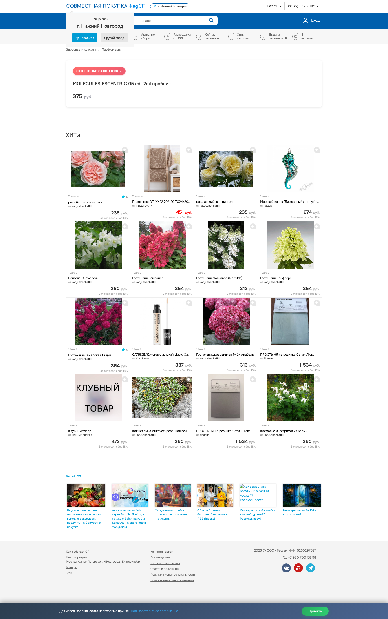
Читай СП (73, 476)
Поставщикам (160, 557)
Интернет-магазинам (165, 563)
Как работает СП (77, 552)
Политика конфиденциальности (172, 575)
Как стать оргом (161, 552)
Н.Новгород (112, 561)
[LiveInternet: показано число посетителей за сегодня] (76, 593)
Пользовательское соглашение (172, 580)
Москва (71, 561)
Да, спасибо (85, 38)
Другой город (114, 38)
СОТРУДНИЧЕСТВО (302, 6)
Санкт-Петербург (90, 561)
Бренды (71, 567)
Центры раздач (76, 557)
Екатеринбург (131, 561)
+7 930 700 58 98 (301, 557)
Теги (69, 573)
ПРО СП (273, 6)
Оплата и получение (164, 569)
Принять (315, 611)
